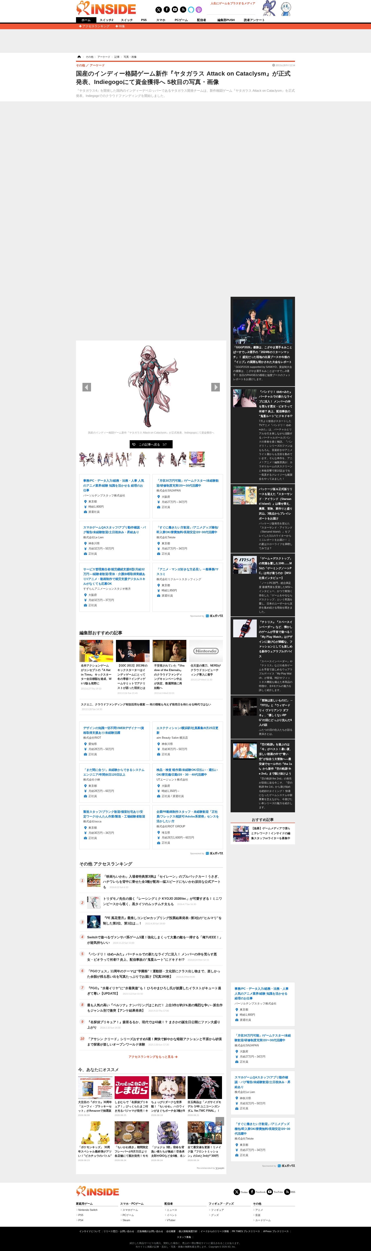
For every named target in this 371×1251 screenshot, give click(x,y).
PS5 (144, 19)
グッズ (215, 1215)
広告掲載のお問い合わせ (150, 1231)
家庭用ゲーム (84, 1203)
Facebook (261, 1192)
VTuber (171, 1220)
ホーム (86, 20)
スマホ (160, 19)
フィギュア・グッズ (221, 1203)
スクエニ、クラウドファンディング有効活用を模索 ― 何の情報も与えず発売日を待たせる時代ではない (146, 707)
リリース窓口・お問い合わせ (118, 1231)
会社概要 (171, 1231)
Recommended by (206, 1168)
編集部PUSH (226, 19)
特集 (122, 26)
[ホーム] (79, 56)
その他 (257, 1203)
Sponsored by (197, 616)
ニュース (172, 1209)
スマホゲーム (130, 1209)
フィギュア (217, 1209)
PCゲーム (181, 19)
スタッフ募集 (184, 1237)
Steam (126, 1220)
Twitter (244, 1192)
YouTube (278, 1192)
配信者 (201, 19)
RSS (293, 1192)
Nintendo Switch (87, 1209)
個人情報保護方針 (188, 1231)
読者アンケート (254, 19)
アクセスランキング (95, 26)
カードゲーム (263, 1220)
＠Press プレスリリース (276, 1231)
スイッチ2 (106, 19)
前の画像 (86, 387)
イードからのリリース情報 (215, 1231)
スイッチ (127, 19)
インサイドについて (89, 1231)
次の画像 (215, 387)
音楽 (257, 1215)
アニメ (259, 1209)
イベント (172, 1215)
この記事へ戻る (153, 444)
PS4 (80, 1220)
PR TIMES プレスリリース (246, 1231)
